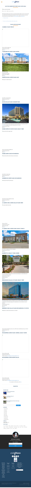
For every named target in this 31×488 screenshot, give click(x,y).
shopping (17, 16)
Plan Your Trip (13, 463)
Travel (13, 428)
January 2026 (6, 418)
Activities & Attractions (8, 466)
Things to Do (8, 463)
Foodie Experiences (8, 472)
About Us (3, 464)
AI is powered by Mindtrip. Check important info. (24, 484)
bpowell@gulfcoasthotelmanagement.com (13, 355)
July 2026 (5, 410)
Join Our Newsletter (3, 472)
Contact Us (3, 470)
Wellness (16, 428)
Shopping (5, 428)
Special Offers (8, 428)
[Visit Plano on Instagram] (14, 456)
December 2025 (6, 419)
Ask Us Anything (3, 476)
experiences (22, 16)
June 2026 (5, 411)
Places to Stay (19, 464)
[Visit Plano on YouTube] (18, 456)
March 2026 (5, 415)
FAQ (3, 474)
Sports (11, 428)
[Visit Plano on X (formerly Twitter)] (16, 456)
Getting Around (13, 466)
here (4, 75)
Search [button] (18, 405)
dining (14, 16)
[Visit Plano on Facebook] (12, 456)
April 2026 (5, 414)
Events (19, 467)
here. (4, 100)
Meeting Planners (3, 467)
